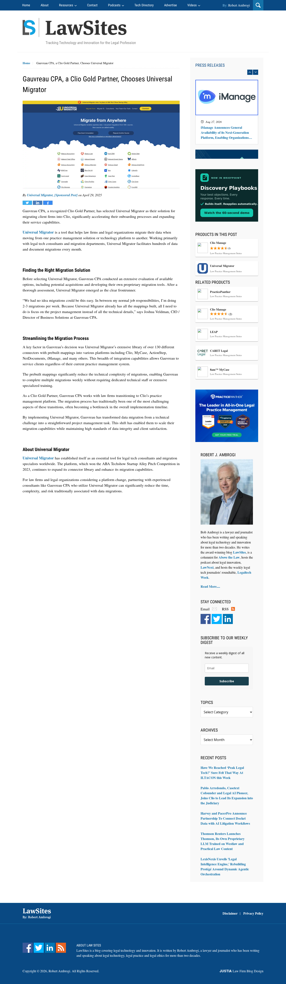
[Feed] (61, 948)
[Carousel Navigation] (226, 72)
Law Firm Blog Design (241, 971)
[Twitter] (217, 619)
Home (26, 5)
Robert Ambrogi (239, 5)
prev (250, 72)
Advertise (170, 5)
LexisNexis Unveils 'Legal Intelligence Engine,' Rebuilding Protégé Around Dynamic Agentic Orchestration (225, 866)
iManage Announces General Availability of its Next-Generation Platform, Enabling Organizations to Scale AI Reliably (226, 132)
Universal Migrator (38, 232)
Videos (192, 5)
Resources (66, 5)
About (45, 5)
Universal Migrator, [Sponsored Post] (52, 195)
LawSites (239, 552)
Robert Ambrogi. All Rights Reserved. (74, 971)
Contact (92, 5)
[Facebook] (206, 619)
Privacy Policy (253, 913)
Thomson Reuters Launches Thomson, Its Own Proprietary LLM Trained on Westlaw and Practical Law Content (223, 841)
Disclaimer (230, 913)
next (255, 72)
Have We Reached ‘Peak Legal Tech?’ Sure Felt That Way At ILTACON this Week (222, 772)
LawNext (207, 567)
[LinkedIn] (228, 619)
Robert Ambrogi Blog (79, 31)
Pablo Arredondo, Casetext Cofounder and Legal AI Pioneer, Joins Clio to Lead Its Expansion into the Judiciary (227, 795)
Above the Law (229, 557)
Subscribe (226, 681)
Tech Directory (144, 5)
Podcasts (114, 5)
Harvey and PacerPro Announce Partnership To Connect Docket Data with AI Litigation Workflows (225, 818)
